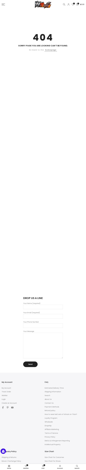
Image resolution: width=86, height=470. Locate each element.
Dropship (48, 426)
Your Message (28, 331)
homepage (50, 50)
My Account (6, 388)
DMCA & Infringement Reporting (57, 441)
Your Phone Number (31, 322)
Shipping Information (53, 392)
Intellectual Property (52, 444)
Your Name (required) (31, 303)
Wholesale (49, 422)
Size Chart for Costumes (54, 457)
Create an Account (9, 403)
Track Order (6, 392)
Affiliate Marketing (52, 429)
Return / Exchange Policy (11, 461)
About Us (48, 399)
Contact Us (49, 403)
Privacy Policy (50, 437)
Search (47, 395)
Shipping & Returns (9, 457)
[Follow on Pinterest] (7, 408)
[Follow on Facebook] (3, 408)
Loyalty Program (51, 418)
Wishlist (5, 395)
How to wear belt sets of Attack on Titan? (61, 414)
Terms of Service (51, 433)
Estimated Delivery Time (54, 388)
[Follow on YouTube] (12, 408)
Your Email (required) (31, 312)
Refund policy (50, 410)
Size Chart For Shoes (53, 461)
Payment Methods (52, 407)
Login (4, 399)
